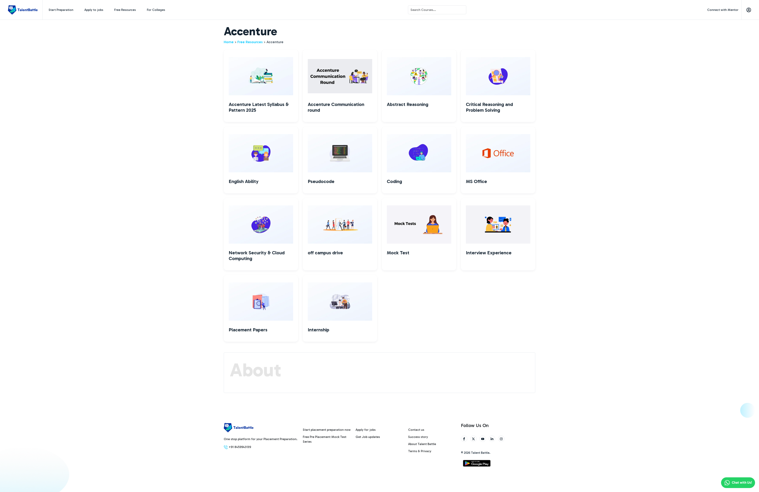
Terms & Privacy (419, 451)
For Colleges (156, 10)
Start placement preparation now (327, 430)
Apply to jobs (93, 10)
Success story (418, 437)
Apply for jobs (366, 430)
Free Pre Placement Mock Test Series (324, 439)
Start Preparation (61, 10)
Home (229, 42)
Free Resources (125, 10)
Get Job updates (368, 437)
